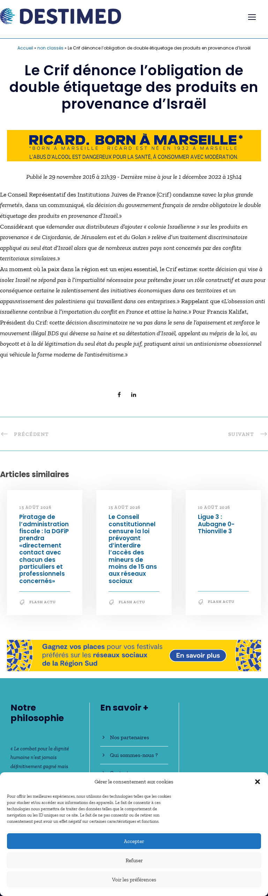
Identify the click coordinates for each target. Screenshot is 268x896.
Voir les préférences (134, 879)
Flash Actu (42, 602)
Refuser (134, 860)
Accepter (134, 841)
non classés (50, 48)
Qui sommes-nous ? (134, 755)
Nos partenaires (129, 737)
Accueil (25, 48)
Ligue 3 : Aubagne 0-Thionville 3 (216, 524)
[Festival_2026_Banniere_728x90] (134, 655)
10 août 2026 (214, 507)
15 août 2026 (35, 507)
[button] (257, 781)
